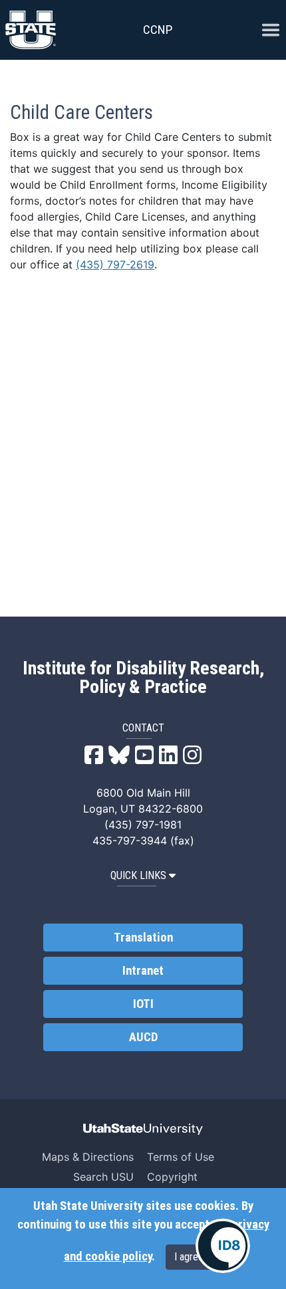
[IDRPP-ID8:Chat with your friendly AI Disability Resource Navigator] (223, 1246)
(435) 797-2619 (115, 264)
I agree (189, 1256)
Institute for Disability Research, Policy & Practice (143, 677)
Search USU (103, 1176)
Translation (143, 937)
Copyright (172, 1176)
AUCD (143, 1037)
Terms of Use (180, 1156)
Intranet (143, 970)
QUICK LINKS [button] (138, 875)
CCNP (157, 29)
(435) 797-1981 (143, 824)
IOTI (143, 1004)
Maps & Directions (88, 1156)
